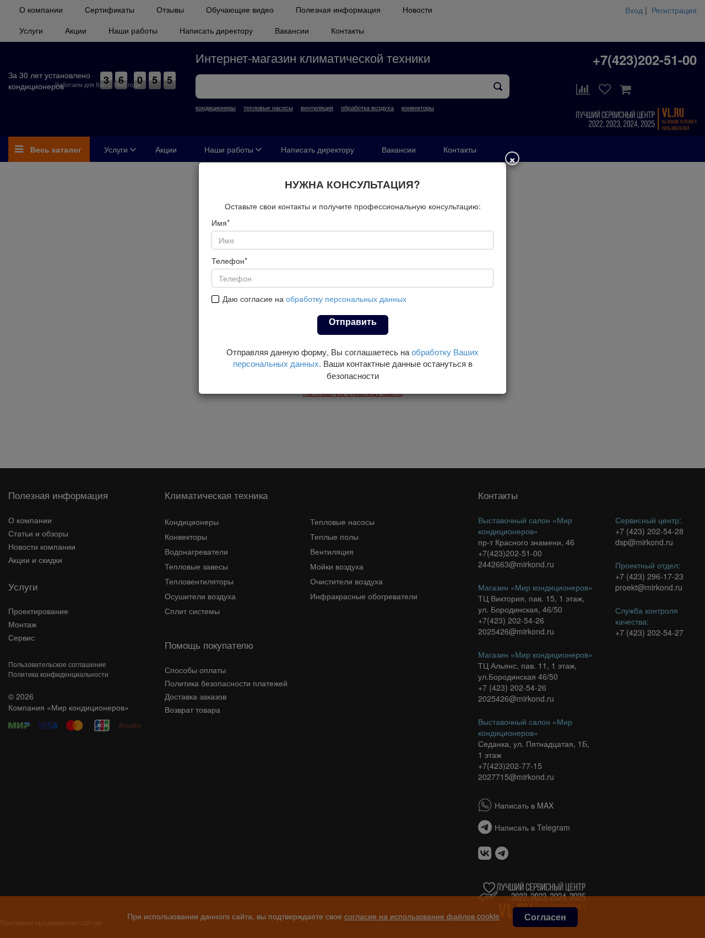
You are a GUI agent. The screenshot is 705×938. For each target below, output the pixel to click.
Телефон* (229, 260)
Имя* (221, 222)
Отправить (353, 321)
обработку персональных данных (346, 298)
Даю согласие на (314, 298)
